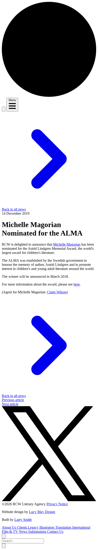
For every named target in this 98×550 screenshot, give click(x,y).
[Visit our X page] (49, 500)
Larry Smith (23, 520)
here (77, 284)
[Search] (3, 109)
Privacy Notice (57, 504)
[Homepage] (49, 95)
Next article (10, 404)
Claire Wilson (57, 292)
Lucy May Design (42, 512)
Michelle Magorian (66, 244)
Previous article (13, 400)
